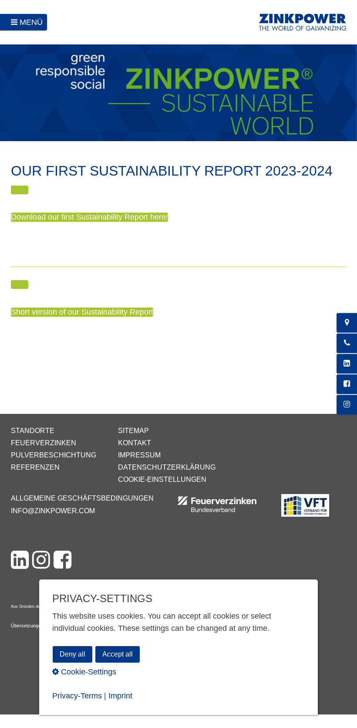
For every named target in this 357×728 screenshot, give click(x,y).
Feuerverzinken (43, 443)
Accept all (117, 654)
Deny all (72, 654)
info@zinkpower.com (53, 511)
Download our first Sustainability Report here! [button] (89, 217)
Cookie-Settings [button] (87, 671)
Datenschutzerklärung (167, 467)
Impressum (139, 455)
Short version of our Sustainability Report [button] (82, 312)
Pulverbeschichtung (53, 455)
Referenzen (35, 467)
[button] (19, 190)
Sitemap (133, 430)
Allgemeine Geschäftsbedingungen (82, 498)
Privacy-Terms (77, 695)
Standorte (32, 430)
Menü (31, 22)
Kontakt (134, 443)
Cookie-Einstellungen (162, 479)
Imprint (120, 695)
